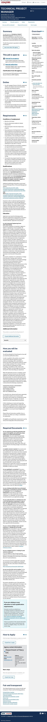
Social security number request (10, 703)
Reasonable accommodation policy (11, 699)
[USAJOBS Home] (6, 2)
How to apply (34, 25)
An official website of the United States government (11, 0)
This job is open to (14, 22)
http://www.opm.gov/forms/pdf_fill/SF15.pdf (13, 566)
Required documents (22, 25)
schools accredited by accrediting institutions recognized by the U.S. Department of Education (14, 618)
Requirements (31, 22)
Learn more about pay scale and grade (37, 84)
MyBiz (20, 485)
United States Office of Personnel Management (18, 716)
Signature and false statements (10, 702)
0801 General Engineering (38, 109)
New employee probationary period (11, 696)
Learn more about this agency (11, 47)
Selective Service (7, 701)
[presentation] (38, 46)
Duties (23, 22)
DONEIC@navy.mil (8, 660)
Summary (4, 22)
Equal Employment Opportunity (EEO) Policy (13, 693)
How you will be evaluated (8, 25)
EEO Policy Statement (6, 720)
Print (33, 11)
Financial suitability (7, 695)
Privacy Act (5, 698)
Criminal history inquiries (8, 692)
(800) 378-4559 (7, 657)
